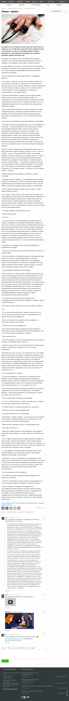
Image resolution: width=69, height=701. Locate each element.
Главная (4, 2)
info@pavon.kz (7, 677)
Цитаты (34, 2)
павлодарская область (11, 512)
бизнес (3, 512)
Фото (41, 2)
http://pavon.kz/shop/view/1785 (13, 638)
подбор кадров (29, 512)
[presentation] (3, 648)
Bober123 (8, 611)
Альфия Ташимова (12, 8)
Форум (28, 2)
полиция (59, 5)
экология (21, 5)
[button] (3, 648)
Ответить (7, 591)
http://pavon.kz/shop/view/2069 (13, 640)
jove (6, 517)
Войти (63, 1)
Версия (21, 8)
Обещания (20, 2)
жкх (48, 5)
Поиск (52, 1)
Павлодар (9, 5)
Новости (11, 2)
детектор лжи (21, 512)
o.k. (6, 634)
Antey (7, 595)
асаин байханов (35, 5)
